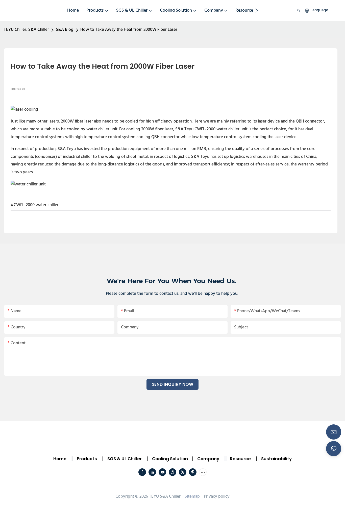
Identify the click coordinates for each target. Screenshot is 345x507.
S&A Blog (64, 29)
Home (59, 459)
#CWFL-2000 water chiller (35, 205)
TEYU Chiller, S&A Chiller (26, 29)
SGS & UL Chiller (124, 459)
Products (86, 459)
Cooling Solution (170, 459)
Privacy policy (217, 496)
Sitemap (192, 496)
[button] (256, 10)
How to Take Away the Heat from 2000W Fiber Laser (128, 29)
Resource (240, 459)
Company (208, 459)
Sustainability (276, 459)
